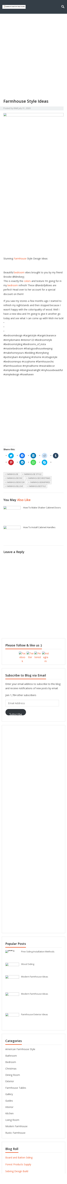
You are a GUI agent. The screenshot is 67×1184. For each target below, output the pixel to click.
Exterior (9, 1081)
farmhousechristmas (39, 478)
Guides (9, 1100)
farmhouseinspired (40, 482)
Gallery (9, 1094)
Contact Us (48, 20)
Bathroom (11, 1055)
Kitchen (9, 1113)
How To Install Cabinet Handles (39, 527)
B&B (16, 108)
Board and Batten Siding (18, 1157)
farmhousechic (15, 478)
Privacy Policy (27, 20)
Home (9, 20)
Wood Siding (27, 964)
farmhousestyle (37, 486)
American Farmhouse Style (20, 1049)
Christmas (10, 1068)
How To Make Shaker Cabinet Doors (42, 507)
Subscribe (15, 713)
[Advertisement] (33, 63)
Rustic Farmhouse (15, 1132)
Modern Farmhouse (16, 1126)
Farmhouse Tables (15, 1087)
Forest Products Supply (18, 1164)
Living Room (12, 1120)
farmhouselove (15, 486)
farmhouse (12, 474)
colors (27, 281)
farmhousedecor (16, 482)
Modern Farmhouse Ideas (34, 976)
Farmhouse (20, 258)
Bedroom (10, 1062)
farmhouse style (32, 474)
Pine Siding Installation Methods (37, 951)
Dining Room (12, 1075)
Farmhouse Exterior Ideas (34, 1014)
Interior (9, 1107)
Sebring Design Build (16, 1171)
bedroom (19, 272)
